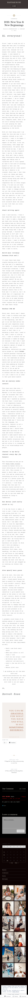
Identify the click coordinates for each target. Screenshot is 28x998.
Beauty (4, 870)
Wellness (5, 879)
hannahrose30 (13, 29)
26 (7, 860)
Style (4, 876)
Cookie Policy (15, 991)
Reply (24, 796)
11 (4, 854)
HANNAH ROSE (14, 2)
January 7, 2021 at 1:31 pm (11, 798)
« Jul (11, 863)
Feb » (16, 863)
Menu (14, 6)
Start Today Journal (13, 464)
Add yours (22, 789)
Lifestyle (14, 18)
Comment (20, 831)
